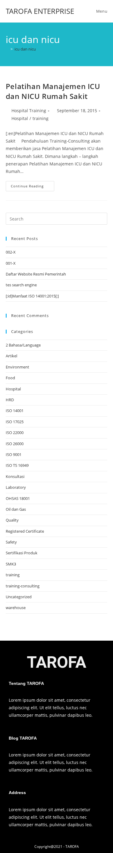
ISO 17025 (15, 421)
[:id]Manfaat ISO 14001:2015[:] (32, 296)
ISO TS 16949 (17, 465)
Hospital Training (28, 110)
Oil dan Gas (16, 509)
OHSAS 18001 (18, 498)
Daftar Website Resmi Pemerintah (36, 274)
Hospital (19, 118)
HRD (10, 399)
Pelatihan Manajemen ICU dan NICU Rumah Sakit (53, 91)
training (41, 118)
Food (10, 377)
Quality (12, 520)
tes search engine (21, 285)
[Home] (7, 49)
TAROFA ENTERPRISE (40, 11)
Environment (17, 367)
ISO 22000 (15, 432)
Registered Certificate (25, 531)
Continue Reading (32, 184)
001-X (11, 263)
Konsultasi (15, 476)
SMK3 (11, 564)
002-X (11, 252)
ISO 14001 (15, 410)
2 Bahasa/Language (23, 345)
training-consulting (22, 586)
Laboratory (16, 487)
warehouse (16, 607)
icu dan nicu (25, 49)
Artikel (11, 356)
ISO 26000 (15, 443)
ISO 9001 (13, 454)
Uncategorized (19, 596)
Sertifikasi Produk (21, 553)
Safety (11, 542)
